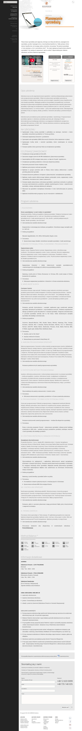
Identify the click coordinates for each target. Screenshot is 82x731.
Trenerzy (57, 721)
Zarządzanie (13, 23)
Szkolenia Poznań (23, 727)
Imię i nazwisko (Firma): (26, 680)
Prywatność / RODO (45, 723)
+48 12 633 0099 (65, 681)
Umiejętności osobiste (36, 723)
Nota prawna (46, 719)
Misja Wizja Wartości (59, 720)
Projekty (13, 18)
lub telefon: (24, 688)
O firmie (56, 719)
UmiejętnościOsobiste (13, 26)
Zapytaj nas (68, 80)
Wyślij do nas (65, 707)
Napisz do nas (55, 80)
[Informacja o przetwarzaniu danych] (72, 707)
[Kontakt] (73, 2)
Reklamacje (45, 729)
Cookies (45, 726)
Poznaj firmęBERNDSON (13, 39)
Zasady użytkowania (46, 720)
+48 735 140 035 (65, 684)
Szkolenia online (23, 719)
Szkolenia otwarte (24, 720)
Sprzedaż (14, 30)
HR (16, 28)
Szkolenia (14, 6)
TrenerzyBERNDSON (14, 36)
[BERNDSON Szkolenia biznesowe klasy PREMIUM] (47, 4)
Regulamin (45, 727)
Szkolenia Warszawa (24, 725)
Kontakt (15, 41)
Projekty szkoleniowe (24, 721)
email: (22, 684)
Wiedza (56, 723)
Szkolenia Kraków (23, 726)
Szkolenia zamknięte (24, 723)
